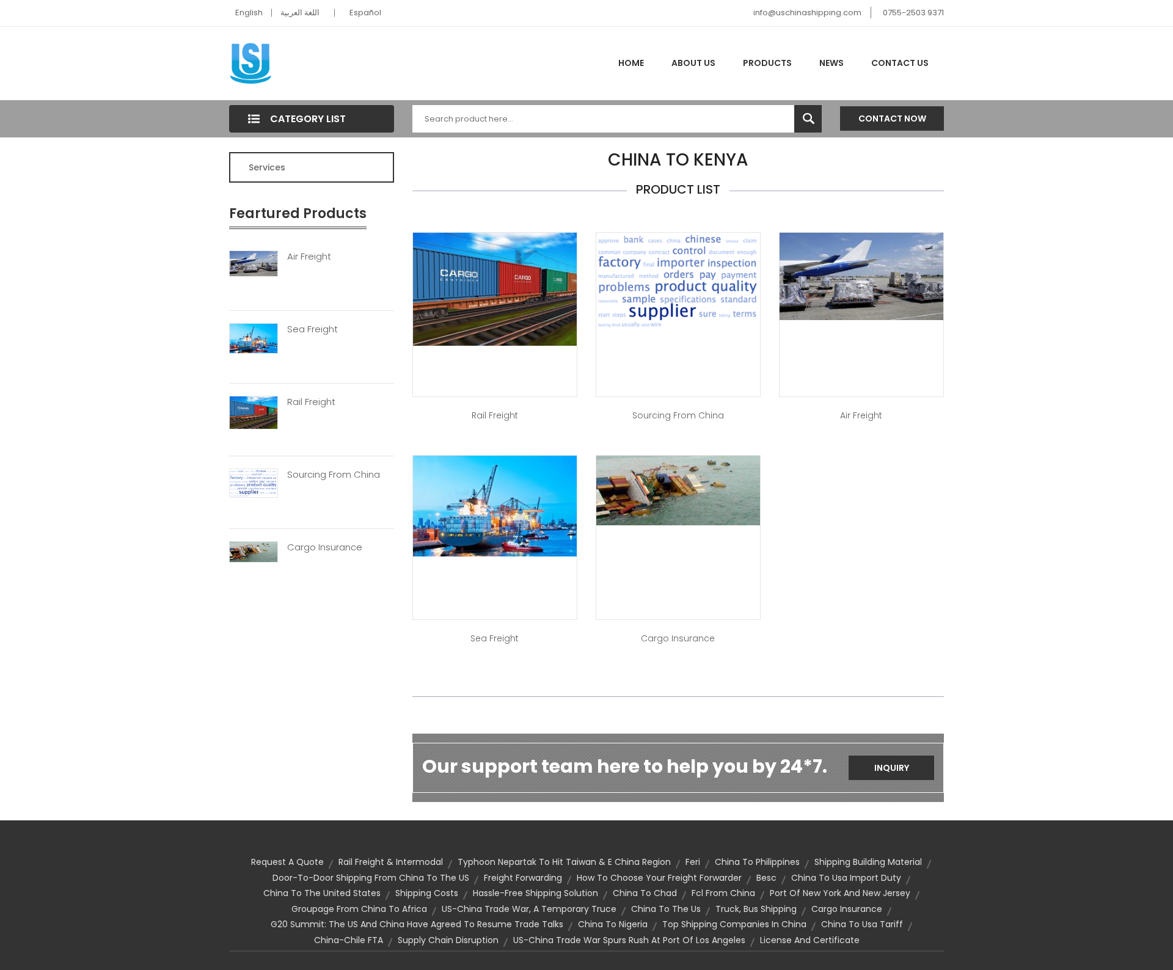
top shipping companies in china (734, 924)
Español (365, 12)
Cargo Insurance (324, 547)
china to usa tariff (862, 924)
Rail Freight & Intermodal (390, 862)
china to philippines (757, 862)
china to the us (666, 909)
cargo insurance (846, 909)
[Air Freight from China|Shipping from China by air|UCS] (861, 275)
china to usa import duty (846, 878)
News (831, 63)
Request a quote (287, 862)
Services (267, 167)
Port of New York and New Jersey (840, 893)
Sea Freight (312, 329)
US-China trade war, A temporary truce (529, 909)
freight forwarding (523, 878)
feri (692, 862)
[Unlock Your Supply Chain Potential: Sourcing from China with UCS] (678, 280)
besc (766, 878)
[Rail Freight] (253, 412)
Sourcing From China (333, 475)
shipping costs (426, 893)
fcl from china (723, 893)
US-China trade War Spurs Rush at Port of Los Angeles (629, 940)
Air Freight (309, 256)
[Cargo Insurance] (253, 551)
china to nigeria (613, 924)
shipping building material (868, 862)
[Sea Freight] (253, 337)
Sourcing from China (678, 415)
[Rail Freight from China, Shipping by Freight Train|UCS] (495, 288)
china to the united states (322, 893)
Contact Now (892, 118)
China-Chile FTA (348, 940)
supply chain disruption (448, 940)
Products (767, 63)
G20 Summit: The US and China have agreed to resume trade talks (417, 924)
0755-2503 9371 (913, 12)
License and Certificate (810, 940)
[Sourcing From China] (253, 482)
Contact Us (900, 63)
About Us (693, 63)
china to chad (645, 893)
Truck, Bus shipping (756, 909)
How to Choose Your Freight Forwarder (659, 878)
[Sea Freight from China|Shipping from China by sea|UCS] (495, 506)
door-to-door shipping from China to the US (370, 878)
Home (631, 63)
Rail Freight (311, 402)
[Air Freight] (253, 263)
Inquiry (891, 768)
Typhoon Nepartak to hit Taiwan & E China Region (564, 862)
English (249, 12)
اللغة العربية (300, 12)
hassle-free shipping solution (535, 893)
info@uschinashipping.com (807, 12)
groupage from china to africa (359, 909)
